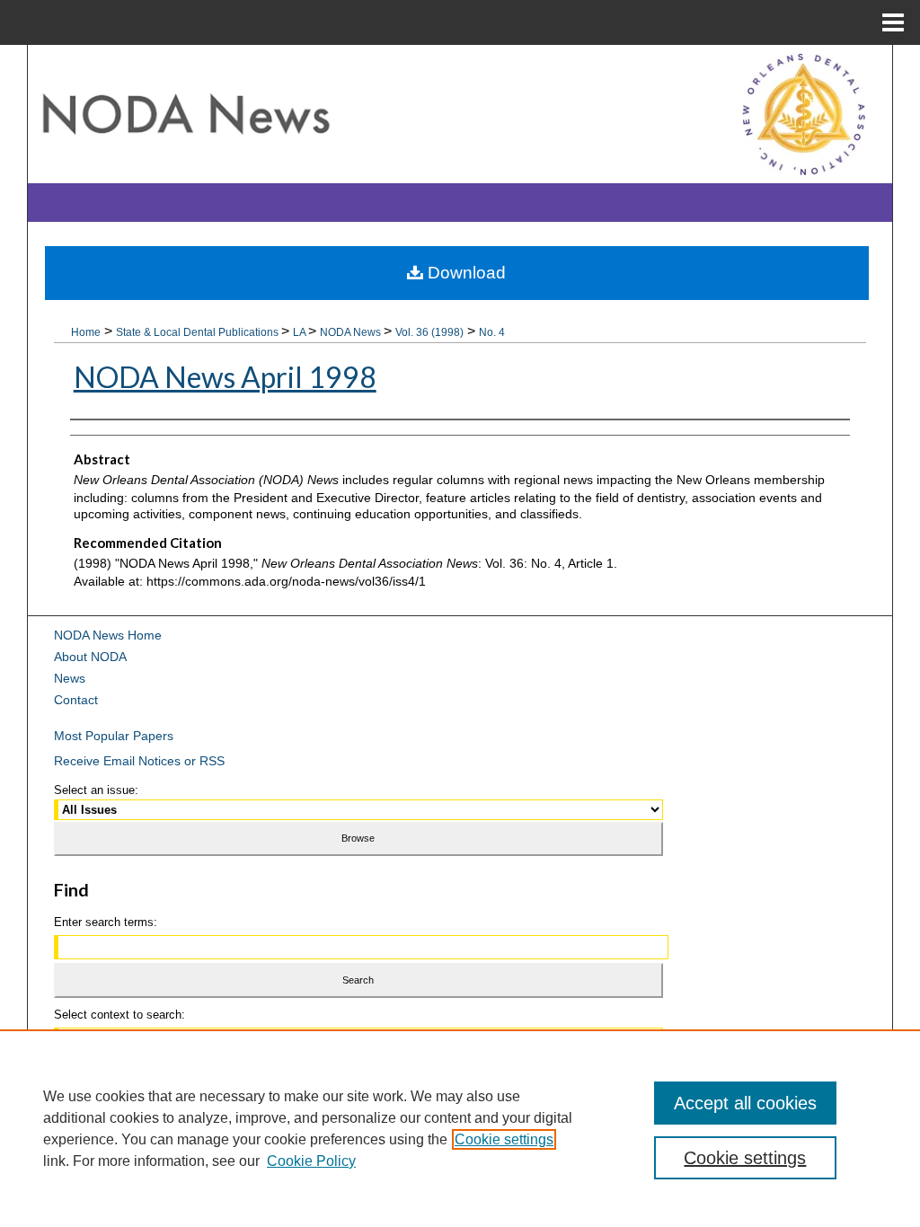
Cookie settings (504, 1139)
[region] (460, 1128)
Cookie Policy (311, 1161)
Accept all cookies (745, 1103)
